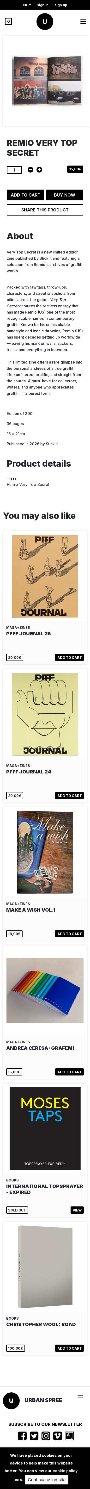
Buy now (64, 195)
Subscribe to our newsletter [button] (45, 1424)
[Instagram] (45, 1435)
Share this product (45, 209)
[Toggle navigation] (83, 21)
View (77, 1210)
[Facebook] (22, 1435)
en (25, 5)
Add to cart (25, 195)
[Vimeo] (57, 1435)
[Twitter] (34, 1435)
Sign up (61, 5)
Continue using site (47, 1479)
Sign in (42, 5)
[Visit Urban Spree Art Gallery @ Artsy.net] (69, 1435)
